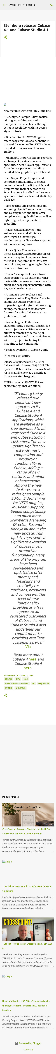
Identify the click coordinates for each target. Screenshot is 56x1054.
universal (20, 688)
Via (28, 647)
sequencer (43, 683)
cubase (8, 679)
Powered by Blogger (29, 1043)
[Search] (52, 5)
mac (26, 679)
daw (18, 679)
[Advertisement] (28, 72)
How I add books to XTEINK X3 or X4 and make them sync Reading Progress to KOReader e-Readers (26, 1005)
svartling (29, 1050)
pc (33, 683)
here (33, 659)
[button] (5, 37)
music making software (16, 683)
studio (8, 688)
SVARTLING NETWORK (22, 5)
